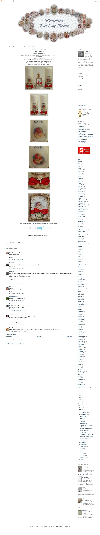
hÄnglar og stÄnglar (82, 243)
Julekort (79, 263)
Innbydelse (80, 244)
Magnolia (80, 296)
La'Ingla (79, 281)
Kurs (79, 276)
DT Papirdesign (81, 206)
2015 (80, 401)
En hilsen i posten (81, 216)
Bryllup (79, 181)
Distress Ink (80, 191)
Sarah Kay (80, 334)
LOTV (79, 289)
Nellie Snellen (81, 304)
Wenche (88, 51)
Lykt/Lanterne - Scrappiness (84, 127)
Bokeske (80, 173)
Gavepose (80, 226)
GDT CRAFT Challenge (83, 228)
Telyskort (80, 367)
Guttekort (80, 238)
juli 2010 (82, 448)
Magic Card (80, 294)
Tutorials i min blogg (82, 123)
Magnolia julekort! (84, 438)
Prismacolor (80, 322)
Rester (79, 331)
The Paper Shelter (82, 371)
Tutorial (79, 377)
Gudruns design (81, 236)
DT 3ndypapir (80, 196)
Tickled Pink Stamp (82, 372)
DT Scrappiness (81, 208)
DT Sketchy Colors (82, 209)
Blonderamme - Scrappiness (84, 129)
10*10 (79, 159)
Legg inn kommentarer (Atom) (17, 339)
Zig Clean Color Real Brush (30, 46)
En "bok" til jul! (83, 432)
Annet (18, 243)
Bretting (79, 179)
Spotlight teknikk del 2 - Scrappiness (85, 134)
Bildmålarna (80, 169)
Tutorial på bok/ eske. (84, 430)
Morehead (80, 303)
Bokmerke (80, 174)
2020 (80, 395)
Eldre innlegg (69, 336)
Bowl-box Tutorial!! (86, 498)
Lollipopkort (80, 284)
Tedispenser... (85, 510)
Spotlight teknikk (81, 347)
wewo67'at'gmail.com (82, 78)
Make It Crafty (81, 299)
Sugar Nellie (80, 361)
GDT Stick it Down (82, 231)
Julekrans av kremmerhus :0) (86, 428)
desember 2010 (84, 412)
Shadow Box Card (81, 341)
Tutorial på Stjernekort (86, 467)
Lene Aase (11, 303)
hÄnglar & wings (81, 241)
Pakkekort (80, 312)
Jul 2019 (79, 259)
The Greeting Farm (82, 369)
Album (79, 164)
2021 (80, 394)
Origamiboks (80, 311)
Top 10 (79, 376)
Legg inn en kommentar (11, 334)
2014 (80, 403)
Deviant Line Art (81, 188)
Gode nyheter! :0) (84, 440)
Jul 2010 (79, 249)
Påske (79, 326)
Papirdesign (80, 316)
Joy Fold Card (81, 248)
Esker (79, 218)
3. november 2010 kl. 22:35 (17, 293)
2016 (80, 399)
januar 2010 (83, 459)
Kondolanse (80, 271)
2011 (80, 409)
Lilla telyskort (83, 418)
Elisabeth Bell (81, 214)
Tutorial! (83, 487)
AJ (78, 163)
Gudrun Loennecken (82, 234)
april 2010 (83, 453)
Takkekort (80, 366)
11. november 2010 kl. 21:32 (17, 331)
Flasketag (80, 223)
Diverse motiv (81, 194)
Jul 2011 (79, 251)
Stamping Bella (81, 351)
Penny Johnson (81, 319)
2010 (80, 411)
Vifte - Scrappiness (82, 141)
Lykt (79, 291)
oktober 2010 (83, 442)
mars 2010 (83, 455)
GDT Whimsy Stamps (82, 233)
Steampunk (80, 352)
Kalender (80, 266)
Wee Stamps (80, 384)
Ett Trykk (80, 219)
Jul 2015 (79, 258)
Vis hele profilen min (83, 69)
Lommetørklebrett (81, 288)
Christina (11, 262)
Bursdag (79, 183)
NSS (79, 307)
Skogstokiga (80, 344)
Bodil (10, 286)
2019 (80, 397)
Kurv (79, 278)
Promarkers (80, 324)
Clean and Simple (81, 186)
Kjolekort (80, 269)
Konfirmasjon (80, 273)
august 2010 (83, 446)
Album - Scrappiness (82, 139)
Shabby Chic (80, 339)
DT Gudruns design (82, 199)
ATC (79, 168)
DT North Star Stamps (82, 204)
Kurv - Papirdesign (82, 131)
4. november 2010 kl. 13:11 (17, 324)
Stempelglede (81, 356)
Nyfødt (79, 309)
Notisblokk (80, 306)
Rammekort (80, 329)
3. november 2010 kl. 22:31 (17, 283)
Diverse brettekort (81, 193)
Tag (78, 362)
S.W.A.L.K (80, 332)
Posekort (80, 321)
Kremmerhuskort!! (84, 423)
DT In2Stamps (81, 203)
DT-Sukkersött (81, 211)
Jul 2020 (79, 261)
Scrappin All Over (81, 337)
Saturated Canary (81, 336)
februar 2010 (83, 457)
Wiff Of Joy (80, 386)
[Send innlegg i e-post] (21, 242)
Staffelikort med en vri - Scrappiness (85, 136)
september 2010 (84, 444)
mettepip (11, 271)
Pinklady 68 (11, 314)
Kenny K (79, 268)
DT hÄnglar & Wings (82, 201)
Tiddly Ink (80, 374)
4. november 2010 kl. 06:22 (17, 300)
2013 (80, 405)
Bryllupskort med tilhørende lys (86, 434)
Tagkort (79, 364)
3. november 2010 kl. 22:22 (17, 268)
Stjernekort (80, 357)
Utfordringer (80, 379)
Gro (10, 250)
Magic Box (80, 292)
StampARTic (80, 349)
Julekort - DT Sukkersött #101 (86, 436)
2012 (80, 407)
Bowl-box (80, 178)
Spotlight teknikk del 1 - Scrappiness (85, 133)
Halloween (80, 239)
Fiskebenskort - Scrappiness (84, 137)
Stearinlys (22, 243)
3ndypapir (54, 55)
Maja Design (80, 298)
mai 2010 (83, 452)
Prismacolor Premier (17, 46)
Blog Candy (80, 171)
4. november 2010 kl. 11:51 (17, 310)
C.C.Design (80, 184)
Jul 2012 (79, 253)
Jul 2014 (79, 256)
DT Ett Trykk (80, 198)
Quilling (79, 327)
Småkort (79, 346)
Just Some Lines (81, 264)
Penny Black (80, 317)
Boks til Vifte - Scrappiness (83, 142)
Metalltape (80, 301)
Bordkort (79, 176)
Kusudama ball (81, 279)
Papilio (79, 314)
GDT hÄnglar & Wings (82, 229)
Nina (10, 327)
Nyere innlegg (9, 336)
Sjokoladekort (81, 342)
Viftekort (79, 381)
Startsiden (9, 46)
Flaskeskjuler (80, 221)
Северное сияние (13, 296)
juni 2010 (83, 450)
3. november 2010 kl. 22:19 (17, 259)
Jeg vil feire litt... (83, 416)
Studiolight (80, 359)
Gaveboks (80, 224)
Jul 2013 (79, 254)
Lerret (79, 283)
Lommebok (80, 286)
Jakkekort (80, 246)
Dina (79, 189)
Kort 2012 (80, 274)
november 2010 (84, 414)
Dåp (79, 213)
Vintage (79, 382)
